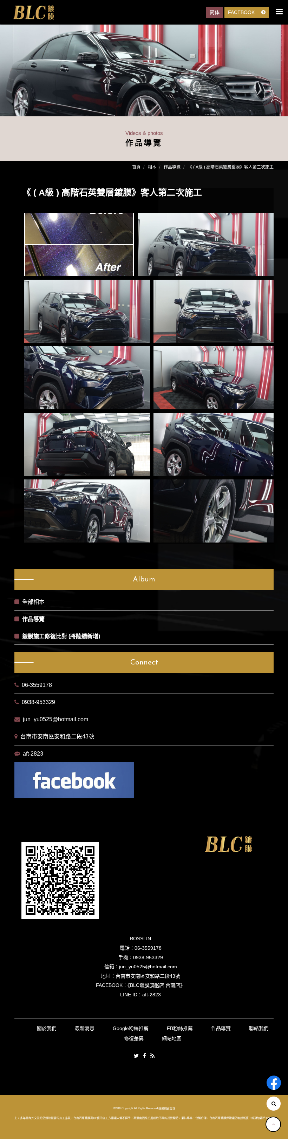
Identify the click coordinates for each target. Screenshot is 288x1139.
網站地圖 (172, 1038)
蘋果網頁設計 (166, 1108)
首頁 (136, 167)
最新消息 (84, 1028)
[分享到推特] (136, 1056)
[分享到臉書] (144, 1056)
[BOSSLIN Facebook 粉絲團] (274, 1083)
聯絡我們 (259, 1028)
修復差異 (134, 1038)
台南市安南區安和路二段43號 (57, 736)
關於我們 (47, 1028)
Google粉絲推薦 (131, 1028)
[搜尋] (274, 1104)
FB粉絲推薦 (180, 1028)
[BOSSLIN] (33, 12)
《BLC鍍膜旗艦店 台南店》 (156, 985)
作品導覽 (172, 167)
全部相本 (33, 602)
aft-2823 (33, 754)
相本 (152, 167)
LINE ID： (131, 994)
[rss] (152, 1056)
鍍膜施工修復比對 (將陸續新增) (61, 636)
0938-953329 (38, 702)
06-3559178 (37, 685)
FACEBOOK (242, 12)
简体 (215, 12)
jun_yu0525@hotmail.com (55, 719)
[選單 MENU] (279, 11)
